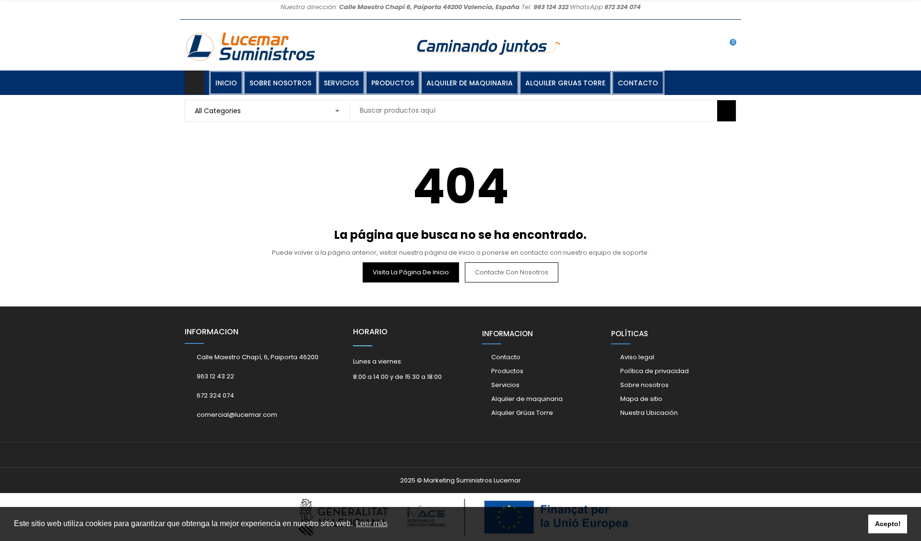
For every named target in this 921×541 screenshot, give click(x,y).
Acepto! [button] (888, 524)
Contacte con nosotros (511, 272)
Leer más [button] (372, 523)
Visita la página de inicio (411, 272)
